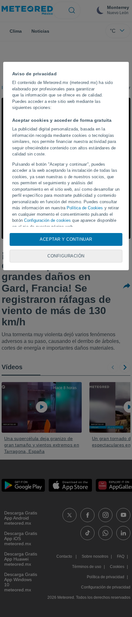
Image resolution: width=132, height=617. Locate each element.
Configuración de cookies (47, 220)
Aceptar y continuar (66, 239)
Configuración (66, 256)
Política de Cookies (85, 207)
